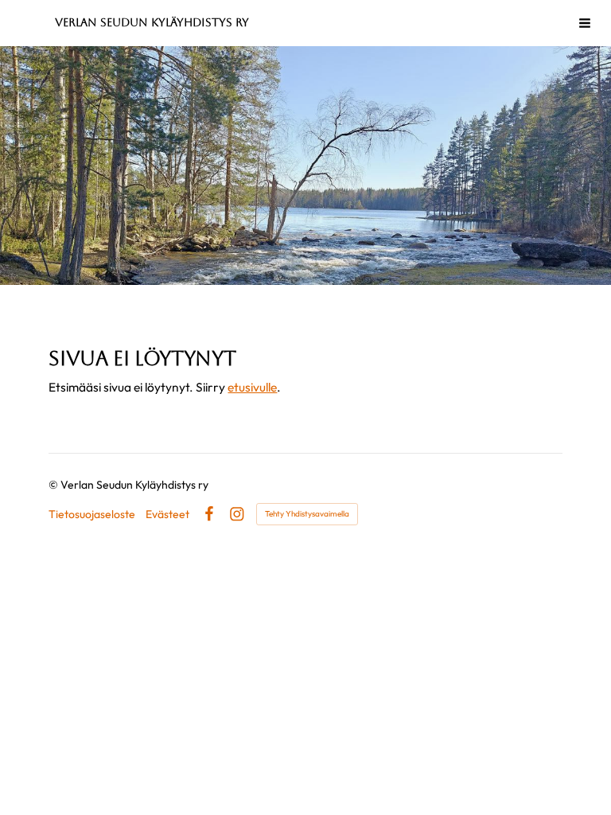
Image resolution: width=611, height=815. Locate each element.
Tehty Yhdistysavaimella (307, 514)
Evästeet (167, 514)
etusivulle (252, 387)
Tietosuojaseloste (92, 514)
